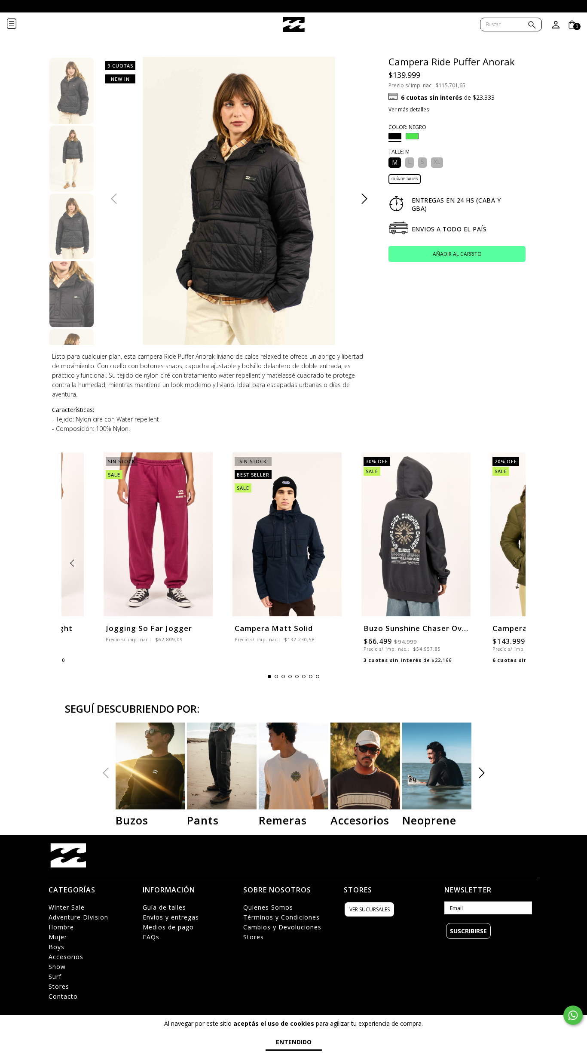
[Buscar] (532, 25)
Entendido (294, 1042)
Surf (55, 976)
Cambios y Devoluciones (282, 927)
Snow (57, 967)
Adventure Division (78, 917)
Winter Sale (67, 907)
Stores (59, 986)
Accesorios (66, 957)
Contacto (63, 996)
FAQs (151, 937)
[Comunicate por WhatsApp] (573, 1015)
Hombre (61, 927)
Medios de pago (168, 927)
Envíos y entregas (171, 917)
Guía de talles (404, 179)
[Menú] (18, 24)
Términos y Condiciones (281, 917)
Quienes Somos (268, 907)
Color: (407, 127)
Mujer (58, 937)
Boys (56, 947)
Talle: (399, 151)
